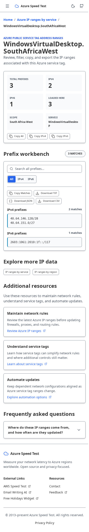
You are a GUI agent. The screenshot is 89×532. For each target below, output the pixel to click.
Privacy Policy (42, 528)
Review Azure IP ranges (24, 331)
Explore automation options (27, 397)
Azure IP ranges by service (36, 20)
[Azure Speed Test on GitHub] (82, 6)
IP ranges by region (46, 271)
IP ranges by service (16, 271)
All (11, 179)
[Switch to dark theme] (73, 6)
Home (8, 20)
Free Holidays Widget (18, 503)
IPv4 (21, 179)
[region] (44, 221)
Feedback (53, 497)
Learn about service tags (25, 364)
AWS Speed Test (14, 491)
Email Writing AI (15, 497)
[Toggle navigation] (7, 6)
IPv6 (31, 179)
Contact (51, 491)
